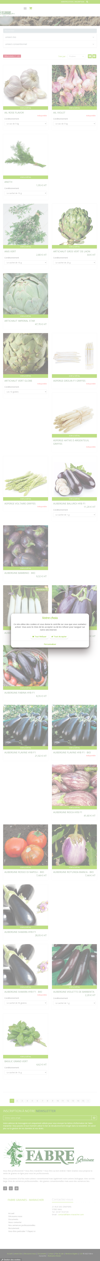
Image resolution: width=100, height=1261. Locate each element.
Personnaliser (50, 644)
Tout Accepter (60, 636)
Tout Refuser (40, 636)
